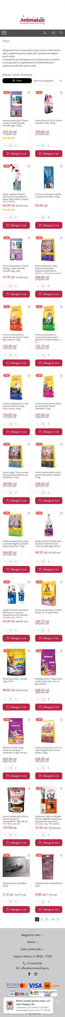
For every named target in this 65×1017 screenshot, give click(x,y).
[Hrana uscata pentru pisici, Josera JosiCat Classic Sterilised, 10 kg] (48, 387)
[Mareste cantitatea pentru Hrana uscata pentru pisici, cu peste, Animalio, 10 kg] (48, 217)
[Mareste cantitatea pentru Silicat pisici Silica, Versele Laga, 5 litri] (16, 699)
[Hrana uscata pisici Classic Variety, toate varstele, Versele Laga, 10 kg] (16, 104)
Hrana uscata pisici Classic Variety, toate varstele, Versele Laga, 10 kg (15, 123)
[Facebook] (29, 974)
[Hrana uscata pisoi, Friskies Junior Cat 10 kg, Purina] (48, 593)
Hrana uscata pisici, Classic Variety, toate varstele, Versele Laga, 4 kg (16, 268)
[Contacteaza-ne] (45, 33)
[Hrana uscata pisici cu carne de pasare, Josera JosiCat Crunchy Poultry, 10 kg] (48, 318)
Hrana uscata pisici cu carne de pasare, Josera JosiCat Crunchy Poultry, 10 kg (48, 338)
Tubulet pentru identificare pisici (48, 884)
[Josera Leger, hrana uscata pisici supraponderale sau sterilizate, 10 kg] (16, 455)
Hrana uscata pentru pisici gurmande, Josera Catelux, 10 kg (48, 475)
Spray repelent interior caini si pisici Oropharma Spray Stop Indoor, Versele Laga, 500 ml (16, 197)
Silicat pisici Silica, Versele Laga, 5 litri (15, 680)
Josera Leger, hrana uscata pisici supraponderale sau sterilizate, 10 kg (15, 475)
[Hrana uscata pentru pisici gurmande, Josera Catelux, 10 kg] (48, 455)
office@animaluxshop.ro (34, 968)
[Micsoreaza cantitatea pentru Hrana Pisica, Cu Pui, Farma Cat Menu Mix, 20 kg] (37, 146)
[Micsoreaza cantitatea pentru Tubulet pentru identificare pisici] (37, 901)
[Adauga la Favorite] (28, 93)
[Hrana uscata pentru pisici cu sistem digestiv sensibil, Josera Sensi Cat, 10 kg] (16, 524)
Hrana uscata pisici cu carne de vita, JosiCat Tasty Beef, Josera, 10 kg (16, 337)
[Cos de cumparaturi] (53, 33)
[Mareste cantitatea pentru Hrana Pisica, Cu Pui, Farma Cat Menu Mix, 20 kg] (48, 146)
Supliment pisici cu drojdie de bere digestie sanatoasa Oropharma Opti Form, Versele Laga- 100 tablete (48, 820)
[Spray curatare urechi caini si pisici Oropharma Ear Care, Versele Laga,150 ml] (48, 524)
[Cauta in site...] (61, 33)
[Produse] (5, 33)
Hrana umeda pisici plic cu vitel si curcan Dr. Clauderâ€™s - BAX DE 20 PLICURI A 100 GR (15, 820)
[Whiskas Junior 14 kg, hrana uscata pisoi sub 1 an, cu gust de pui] (48, 662)
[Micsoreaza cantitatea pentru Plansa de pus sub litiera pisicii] (5, 901)
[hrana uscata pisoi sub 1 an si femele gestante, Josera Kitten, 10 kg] (48, 731)
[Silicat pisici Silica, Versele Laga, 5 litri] (16, 662)
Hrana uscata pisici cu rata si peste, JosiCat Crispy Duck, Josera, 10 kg (15, 406)
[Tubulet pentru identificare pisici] (48, 866)
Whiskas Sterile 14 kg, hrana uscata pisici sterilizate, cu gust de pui (15, 750)
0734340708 (34, 963)
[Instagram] (36, 974)
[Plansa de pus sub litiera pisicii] (16, 866)
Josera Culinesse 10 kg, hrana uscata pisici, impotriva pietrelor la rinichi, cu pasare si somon (48, 269)
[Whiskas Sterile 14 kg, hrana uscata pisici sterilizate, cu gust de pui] (16, 731)
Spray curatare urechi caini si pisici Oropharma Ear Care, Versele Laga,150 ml (48, 544)
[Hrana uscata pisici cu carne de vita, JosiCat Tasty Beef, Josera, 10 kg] (16, 318)
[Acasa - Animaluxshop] (32, 19)
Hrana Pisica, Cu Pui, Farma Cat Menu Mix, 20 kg (48, 121)
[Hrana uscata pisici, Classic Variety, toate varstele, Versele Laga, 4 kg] (16, 249)
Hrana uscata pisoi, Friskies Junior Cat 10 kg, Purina (48, 611)
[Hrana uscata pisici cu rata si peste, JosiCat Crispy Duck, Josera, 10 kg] (16, 387)
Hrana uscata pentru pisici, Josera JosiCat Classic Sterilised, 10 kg (48, 406)
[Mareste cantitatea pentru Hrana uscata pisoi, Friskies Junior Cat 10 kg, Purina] (48, 630)
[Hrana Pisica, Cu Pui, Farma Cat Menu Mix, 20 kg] (48, 104)
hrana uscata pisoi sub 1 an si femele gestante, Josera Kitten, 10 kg (48, 750)
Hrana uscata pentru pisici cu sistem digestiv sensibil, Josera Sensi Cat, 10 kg (15, 544)
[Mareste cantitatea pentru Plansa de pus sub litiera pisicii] (16, 901)
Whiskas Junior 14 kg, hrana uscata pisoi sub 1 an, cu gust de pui (48, 681)
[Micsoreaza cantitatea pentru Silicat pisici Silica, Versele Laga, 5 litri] (5, 699)
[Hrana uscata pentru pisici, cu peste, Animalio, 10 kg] (48, 177)
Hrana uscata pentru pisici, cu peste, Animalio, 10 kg (48, 195)
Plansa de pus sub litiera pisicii (14, 884)
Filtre (18, 80)
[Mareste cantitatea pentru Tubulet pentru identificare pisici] (48, 901)
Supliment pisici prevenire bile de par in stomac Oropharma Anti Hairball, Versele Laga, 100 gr (15, 613)
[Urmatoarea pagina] (58, 919)
